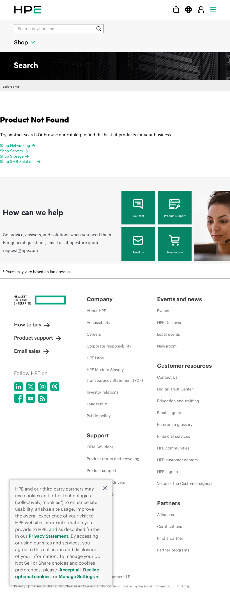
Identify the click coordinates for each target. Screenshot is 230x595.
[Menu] (213, 9)
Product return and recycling (113, 458)
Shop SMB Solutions (17, 161)
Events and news (179, 299)
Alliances (165, 514)
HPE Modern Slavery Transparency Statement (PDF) (115, 375)
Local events (168, 334)
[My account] (200, 9)
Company (99, 299)
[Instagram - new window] (42, 386)
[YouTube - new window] (30, 398)
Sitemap (183, 586)
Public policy (99, 415)
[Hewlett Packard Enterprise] (27, 9)
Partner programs (173, 550)
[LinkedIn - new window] (18, 386)
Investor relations (102, 392)
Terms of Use (42, 586)
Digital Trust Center (175, 389)
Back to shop (11, 86)
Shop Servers (11, 150)
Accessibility (98, 322)
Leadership (97, 403)
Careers (94, 334)
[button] (105, 488)
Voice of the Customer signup (184, 483)
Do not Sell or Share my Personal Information (136, 586)
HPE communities (173, 448)
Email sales (27, 351)
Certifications (169, 526)
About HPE (96, 310)
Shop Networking (15, 145)
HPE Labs (95, 357)
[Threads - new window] (54, 386)
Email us (138, 252)
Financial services (173, 436)
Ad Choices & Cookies (76, 586)
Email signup (169, 412)
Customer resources (184, 365)
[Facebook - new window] (18, 398)
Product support (175, 215)
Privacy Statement (48, 536)
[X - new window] (30, 386)
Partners (168, 503)
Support (98, 435)
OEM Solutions (100, 446)
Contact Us (167, 377)
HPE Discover (169, 322)
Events (163, 310)
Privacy (19, 586)
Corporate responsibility (109, 346)
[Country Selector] (188, 9)
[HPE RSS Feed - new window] (42, 398)
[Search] (99, 28)
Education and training (178, 400)
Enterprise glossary (174, 424)
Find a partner (170, 538)
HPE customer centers (177, 459)
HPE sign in (167, 471)
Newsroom (167, 346)
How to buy (175, 252)
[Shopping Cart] (176, 9)
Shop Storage (12, 155)
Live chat (138, 215)
